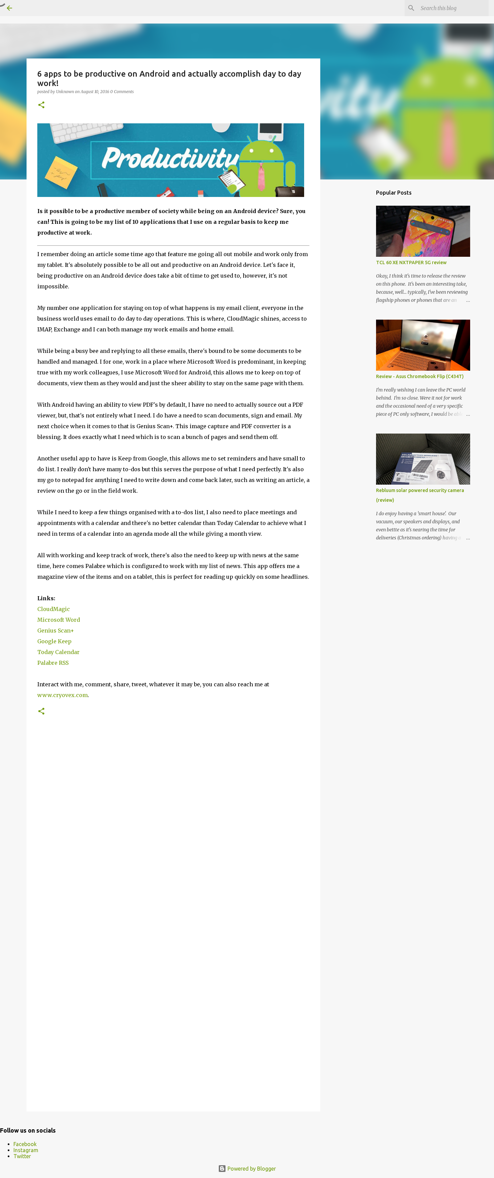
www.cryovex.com (62, 695)
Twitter (22, 1156)
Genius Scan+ (55, 630)
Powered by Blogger (251, 1169)
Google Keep (54, 641)
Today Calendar (58, 652)
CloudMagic (53, 609)
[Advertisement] (354, 290)
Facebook (25, 1144)
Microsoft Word (58, 619)
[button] (41, 105)
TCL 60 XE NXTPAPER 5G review (411, 262)
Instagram (25, 1150)
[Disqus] (173, 830)
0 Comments (122, 91)
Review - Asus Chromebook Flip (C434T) (420, 376)
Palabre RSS (53, 662)
